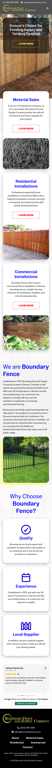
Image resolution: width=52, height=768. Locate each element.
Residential (17, 742)
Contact (28, 747)
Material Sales (35, 737)
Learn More (26, 128)
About (15, 737)
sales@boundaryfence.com (35, 2)
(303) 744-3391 (12, 2)
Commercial (38, 742)
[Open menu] (47, 8)
